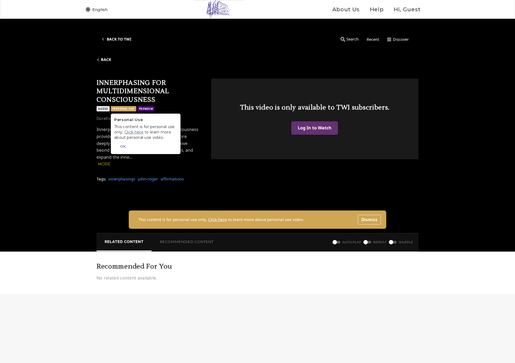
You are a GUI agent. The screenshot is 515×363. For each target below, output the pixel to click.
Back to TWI (119, 39)
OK (123, 146)
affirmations (172, 179)
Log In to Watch (315, 128)
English (100, 9)
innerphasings (121, 179)
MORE (104, 164)
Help (377, 9)
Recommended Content (186, 241)
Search (352, 39)
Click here (217, 219)
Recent (373, 39)
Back (106, 59)
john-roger (148, 179)
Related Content (124, 241)
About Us (346, 9)
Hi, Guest (407, 9)
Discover (401, 39)
